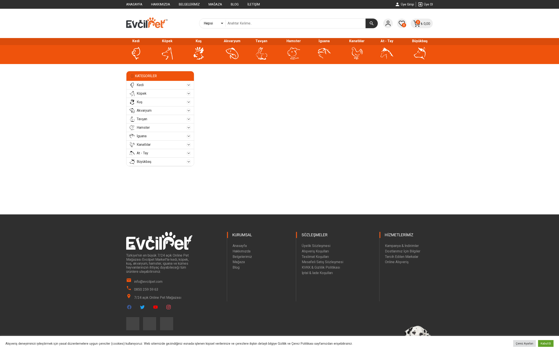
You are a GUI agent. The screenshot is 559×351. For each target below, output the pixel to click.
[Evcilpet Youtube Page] (155, 307)
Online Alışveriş (397, 262)
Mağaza (215, 4)
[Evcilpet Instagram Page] (169, 307)
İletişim (253, 4)
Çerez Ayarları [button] (524, 343)
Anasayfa (134, 4)
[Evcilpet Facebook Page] (129, 307)
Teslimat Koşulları (315, 257)
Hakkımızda (160, 4)
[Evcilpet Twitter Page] (142, 307)
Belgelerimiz (189, 4)
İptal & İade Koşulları (317, 273)
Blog (235, 4)
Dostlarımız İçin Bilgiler (402, 251)
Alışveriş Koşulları (315, 251)
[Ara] (372, 23)
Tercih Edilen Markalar (401, 257)
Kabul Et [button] (546, 343)
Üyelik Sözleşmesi (316, 246)
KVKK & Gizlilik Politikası (321, 267)
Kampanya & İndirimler (402, 246)
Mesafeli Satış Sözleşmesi (322, 262)
